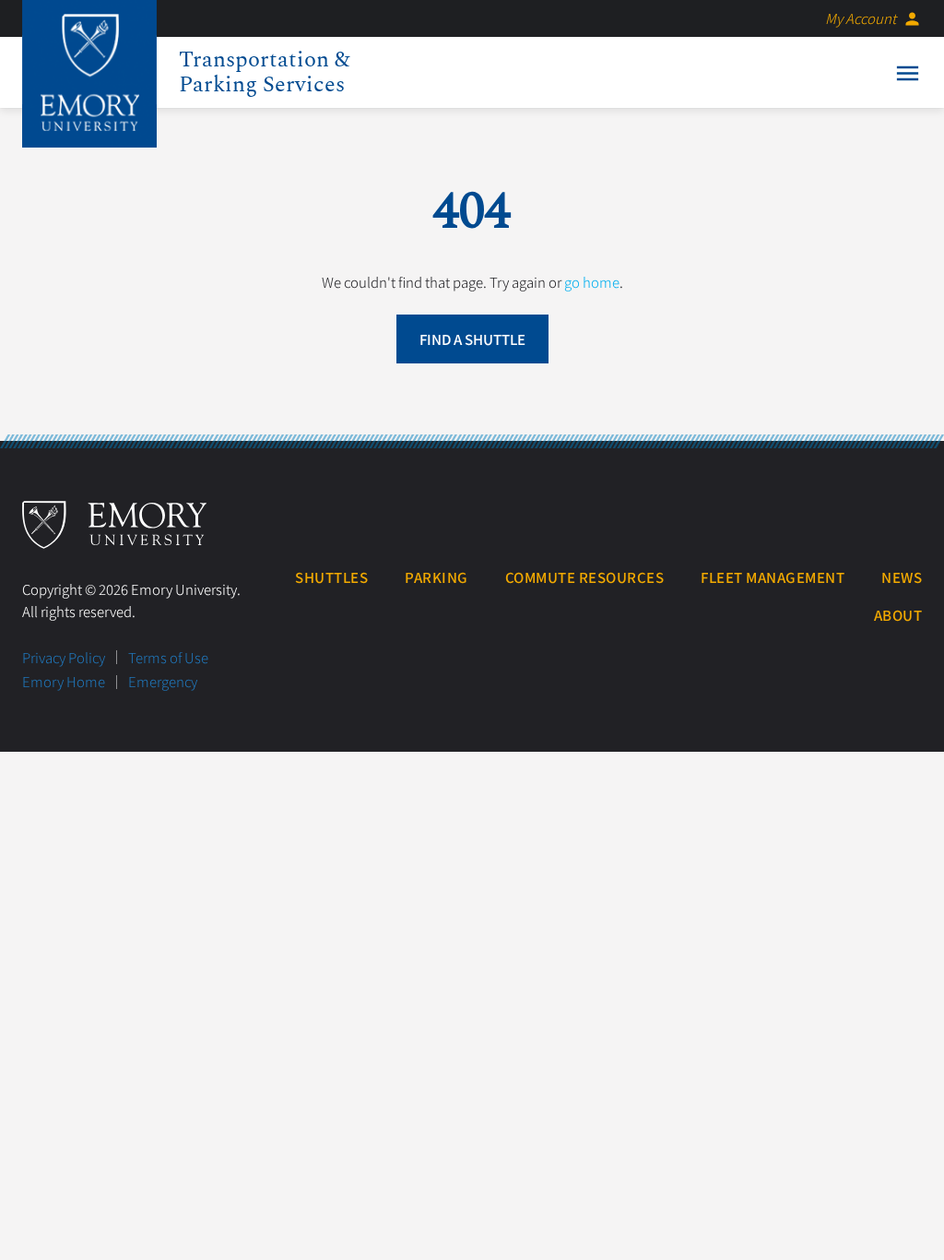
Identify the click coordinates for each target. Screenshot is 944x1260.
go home (592, 281)
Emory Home (63, 681)
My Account (873, 18)
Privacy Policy (63, 657)
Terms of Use (168, 657)
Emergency (162, 681)
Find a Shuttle (472, 339)
